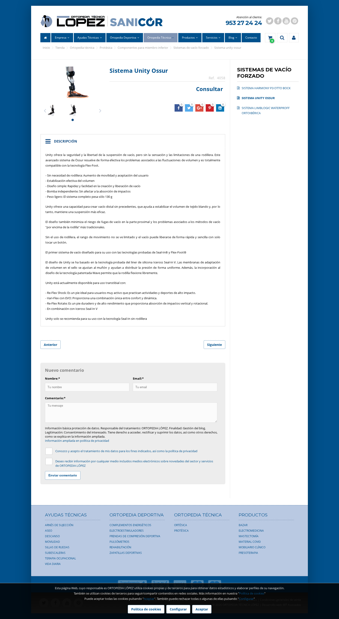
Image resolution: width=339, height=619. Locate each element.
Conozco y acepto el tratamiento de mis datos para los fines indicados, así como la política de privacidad (126, 451)
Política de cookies (251, 593)
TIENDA (60, 48)
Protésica (106, 48)
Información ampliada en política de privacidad (77, 441)
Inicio (46, 48)
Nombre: (52, 378)
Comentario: (55, 398)
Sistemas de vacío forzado (191, 48)
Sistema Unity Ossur (227, 48)
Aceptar (149, 599)
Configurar (246, 599)
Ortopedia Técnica (82, 48)
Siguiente (214, 344)
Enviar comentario (62, 475)
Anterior (50, 344)
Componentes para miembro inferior (143, 48)
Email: (138, 378)
